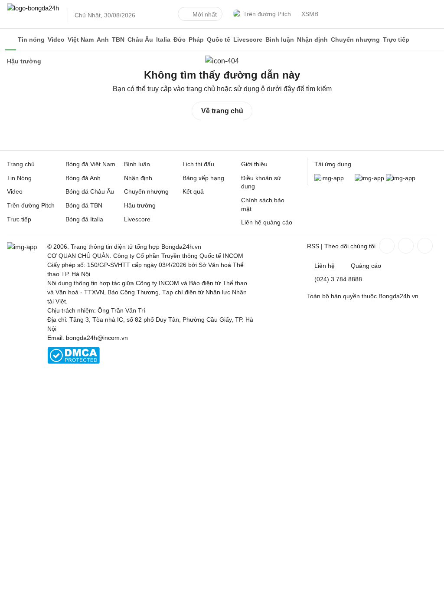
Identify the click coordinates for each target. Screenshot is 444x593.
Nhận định (312, 39)
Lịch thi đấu (198, 164)
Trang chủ (21, 164)
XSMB (309, 13)
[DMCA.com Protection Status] (73, 361)
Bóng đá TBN (83, 205)
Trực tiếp (396, 39)
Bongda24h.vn (398, 296)
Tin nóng (31, 39)
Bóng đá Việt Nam (90, 164)
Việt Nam (81, 39)
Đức (179, 39)
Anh (103, 39)
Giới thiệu (254, 164)
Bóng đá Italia (84, 219)
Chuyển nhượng (355, 39)
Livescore (247, 39)
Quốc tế (218, 39)
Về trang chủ (222, 111)
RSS (313, 246)
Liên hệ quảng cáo (266, 222)
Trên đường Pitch (267, 13)
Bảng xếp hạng (203, 178)
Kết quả (193, 191)
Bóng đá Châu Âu (89, 191)
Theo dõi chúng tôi (349, 246)
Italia (163, 39)
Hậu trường (140, 205)
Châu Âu (140, 39)
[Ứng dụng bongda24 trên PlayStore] (369, 178)
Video (56, 39)
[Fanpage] (386, 246)
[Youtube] (424, 246)
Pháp (196, 39)
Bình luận (279, 39)
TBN (118, 39)
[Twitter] (405, 246)
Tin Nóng (19, 178)
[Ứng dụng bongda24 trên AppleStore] (400, 178)
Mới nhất (205, 14)
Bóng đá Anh (83, 178)
